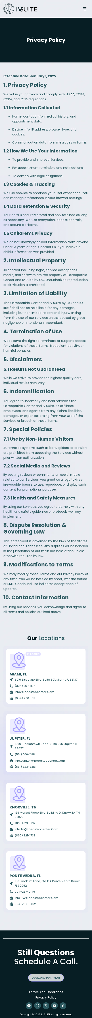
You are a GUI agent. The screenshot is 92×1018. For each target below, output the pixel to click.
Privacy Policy (46, 997)
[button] (85, 9)
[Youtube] (54, 1005)
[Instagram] (37, 1005)
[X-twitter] (46, 1005)
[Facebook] (29, 1005)
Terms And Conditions (46, 992)
